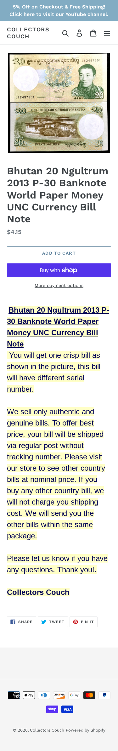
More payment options (59, 285)
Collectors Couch (28, 33)
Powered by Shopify (85, 730)
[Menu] (107, 33)
